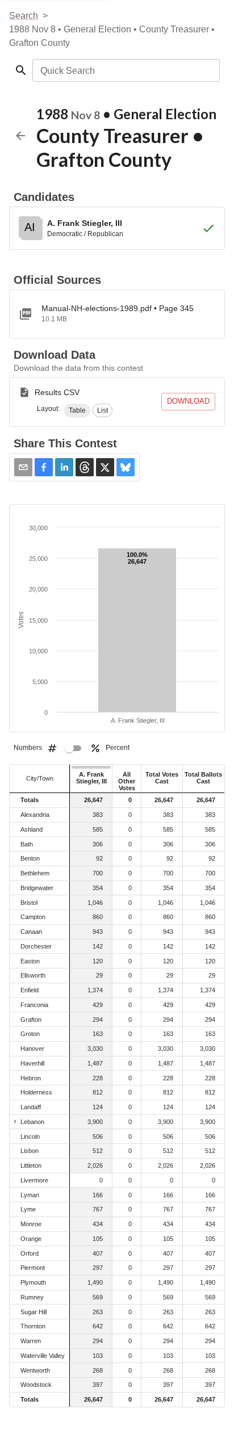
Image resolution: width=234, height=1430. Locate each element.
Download (188, 401)
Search (23, 15)
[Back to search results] (20, 135)
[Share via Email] (23, 467)
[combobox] (125, 70)
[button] (77, 410)
